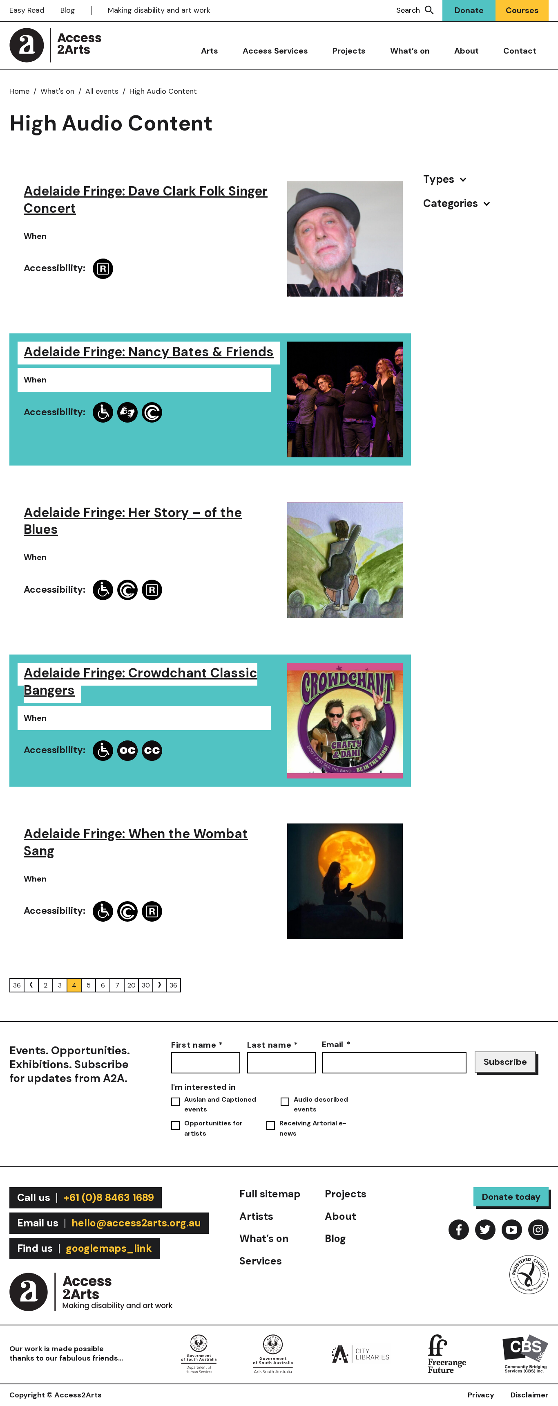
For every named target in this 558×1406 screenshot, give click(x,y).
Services (260, 1261)
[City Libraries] (360, 1353)
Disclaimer (530, 1395)
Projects (349, 50)
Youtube (512, 1229)
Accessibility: (54, 268)
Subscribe (505, 1062)
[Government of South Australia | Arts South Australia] (273, 1353)
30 (146, 985)
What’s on (410, 50)
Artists (256, 1216)
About (466, 50)
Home (19, 91)
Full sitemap (270, 1194)
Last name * (272, 1044)
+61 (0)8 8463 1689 (108, 1197)
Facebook (459, 1229)
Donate (469, 10)
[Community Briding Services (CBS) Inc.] (525, 1353)
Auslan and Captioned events (220, 1104)
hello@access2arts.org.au (136, 1223)
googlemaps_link (109, 1248)
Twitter (485, 1229)
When (35, 236)
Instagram (538, 1229)
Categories (451, 203)
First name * (197, 1044)
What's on (57, 91)
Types (440, 179)
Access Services (275, 50)
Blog (67, 10)
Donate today (511, 1197)
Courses (522, 10)
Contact (519, 50)
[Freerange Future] (447, 1353)
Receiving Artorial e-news (312, 1128)
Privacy (481, 1395)
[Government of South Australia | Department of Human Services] (199, 1353)
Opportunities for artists (213, 1128)
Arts (209, 50)
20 (131, 985)
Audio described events (321, 1104)
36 (17, 985)
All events (101, 91)
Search (408, 10)
